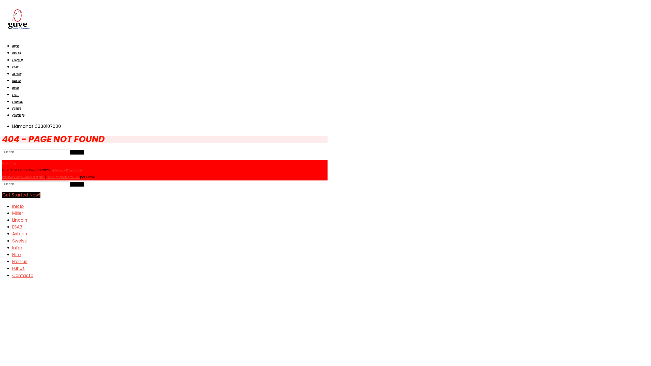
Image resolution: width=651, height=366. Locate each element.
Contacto (18, 115)
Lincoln (17, 60)
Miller (16, 53)
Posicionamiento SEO (63, 177)
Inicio (15, 46)
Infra (15, 87)
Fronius (17, 101)
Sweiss (16, 81)
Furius (16, 108)
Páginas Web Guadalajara (23, 177)
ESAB (15, 67)
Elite (15, 95)
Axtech (16, 74)
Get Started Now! (21, 195)
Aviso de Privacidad (67, 170)
